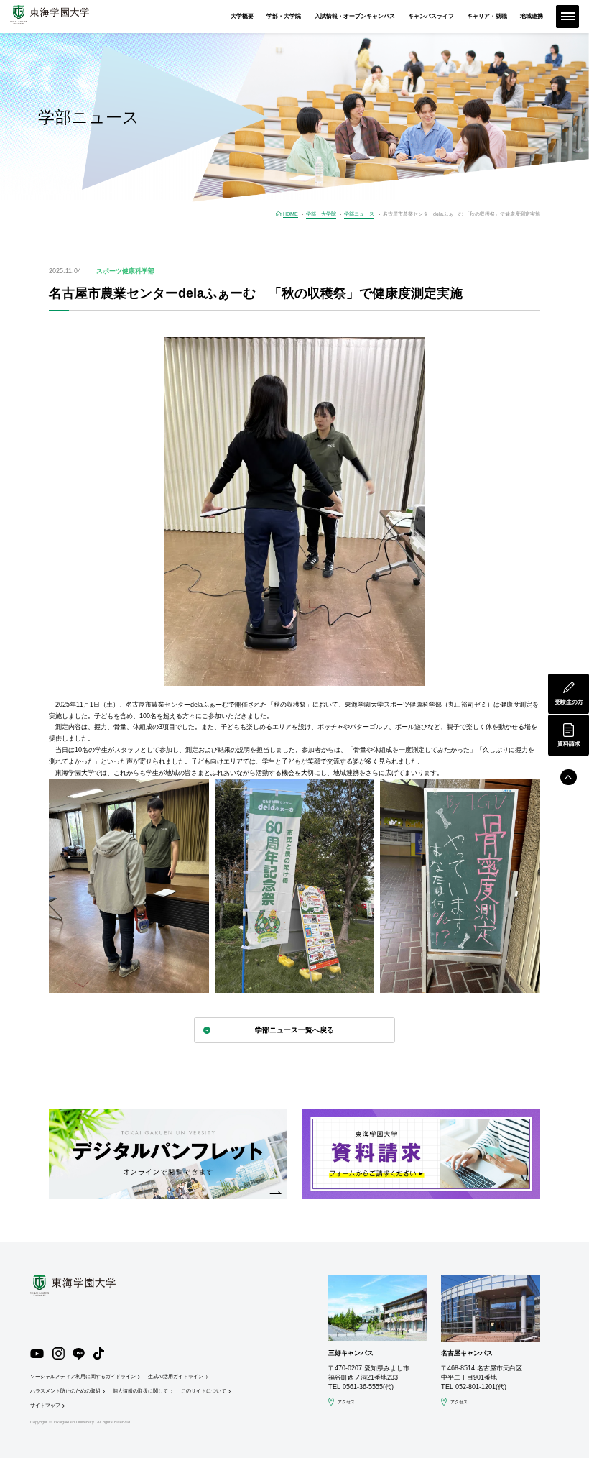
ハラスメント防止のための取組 (65, 1390)
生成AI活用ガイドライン (175, 1376)
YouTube (37, 1353)
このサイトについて (203, 1390)
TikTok (98, 1353)
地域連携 (531, 16)
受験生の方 (569, 702)
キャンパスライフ (431, 16)
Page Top (568, 777)
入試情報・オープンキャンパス (355, 16)
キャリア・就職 (487, 16)
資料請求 (568, 744)
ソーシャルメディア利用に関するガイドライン (83, 1376)
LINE (79, 1353)
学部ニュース (359, 214)
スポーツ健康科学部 (125, 271)
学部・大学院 (283, 16)
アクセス (346, 1401)
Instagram (58, 1353)
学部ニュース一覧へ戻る (294, 1030)
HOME (290, 214)
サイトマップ (45, 1405)
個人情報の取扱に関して (140, 1390)
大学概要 (242, 16)
